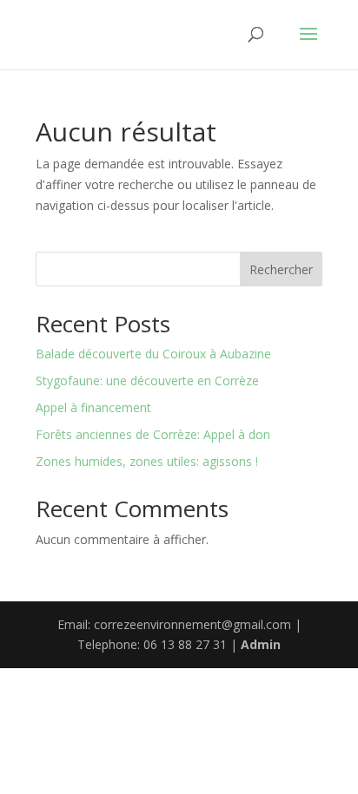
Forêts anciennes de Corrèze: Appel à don (153, 434)
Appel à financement (93, 407)
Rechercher (281, 269)
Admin (261, 644)
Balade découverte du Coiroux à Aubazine (153, 353)
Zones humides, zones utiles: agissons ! (147, 461)
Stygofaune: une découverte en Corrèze (147, 380)
